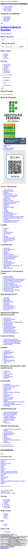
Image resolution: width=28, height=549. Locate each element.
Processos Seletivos (8, 149)
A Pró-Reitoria (7, 318)
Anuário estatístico (8, 324)
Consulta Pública (8, 264)
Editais (5, 146)
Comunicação (7, 65)
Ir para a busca (7, 9)
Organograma (7, 250)
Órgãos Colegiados (8, 268)
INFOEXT (6, 396)
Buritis (5, 229)
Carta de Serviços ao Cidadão (11, 195)
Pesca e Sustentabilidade (9, 307)
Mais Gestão (6, 298)
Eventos (5, 372)
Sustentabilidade (7, 320)
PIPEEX (6, 430)
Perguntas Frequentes (9, 191)
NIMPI (5, 208)
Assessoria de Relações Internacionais (12, 429)
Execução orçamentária (9, 283)
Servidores (6, 219)
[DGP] (2, 453)
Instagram (6, 517)
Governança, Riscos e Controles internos (13, 322)
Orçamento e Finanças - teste (10, 284)
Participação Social (8, 212)
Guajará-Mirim (7, 233)
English (5, 435)
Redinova (6, 400)
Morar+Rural (7, 303)
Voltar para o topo (5, 491)
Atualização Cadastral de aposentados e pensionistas (13, 481)
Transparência (7, 405)
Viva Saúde (6, 297)
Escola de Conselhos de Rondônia (12, 392)
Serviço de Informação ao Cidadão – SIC (13, 217)
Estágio (5, 391)
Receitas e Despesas (8, 215)
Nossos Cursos (7, 145)
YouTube (6, 515)
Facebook (6, 513)
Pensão (2, 467)
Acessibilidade (7, 16)
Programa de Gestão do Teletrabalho (12, 343)
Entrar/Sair (6, 20)
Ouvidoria (6, 67)
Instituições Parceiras (8, 434)
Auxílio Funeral (4, 476)
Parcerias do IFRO (8, 399)
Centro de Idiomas (8, 431)
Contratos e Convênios (9, 418)
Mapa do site (7, 19)
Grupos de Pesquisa (8, 376)
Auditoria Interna (8, 261)
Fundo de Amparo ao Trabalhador (12, 201)
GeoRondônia (7, 300)
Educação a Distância (9, 254)
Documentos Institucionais (10, 257)
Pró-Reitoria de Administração (11, 412)
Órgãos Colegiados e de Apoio (11, 256)
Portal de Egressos (8, 395)
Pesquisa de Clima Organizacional (12, 341)
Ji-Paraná (6, 236)
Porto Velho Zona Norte (9, 239)
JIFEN (5, 362)
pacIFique (6, 211)
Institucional (6, 204)
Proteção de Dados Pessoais (10, 222)
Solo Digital (6, 309)
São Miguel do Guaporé (9, 237)
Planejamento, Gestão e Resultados (12, 289)
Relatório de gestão (8, 323)
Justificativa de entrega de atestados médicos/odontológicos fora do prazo (9, 472)
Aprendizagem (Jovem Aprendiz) (11, 385)
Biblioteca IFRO (7, 353)
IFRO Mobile (7, 72)
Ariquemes (6, 228)
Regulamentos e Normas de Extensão (12, 404)
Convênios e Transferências (10, 196)
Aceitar (1, 548)
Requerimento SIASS (6, 463)
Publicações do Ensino (9, 357)
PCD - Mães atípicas (8, 308)
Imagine (5, 441)
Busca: (3, 46)
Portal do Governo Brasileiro (12, 4)
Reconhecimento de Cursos (10, 330)
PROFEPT (6, 377)
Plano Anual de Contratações (10, 414)
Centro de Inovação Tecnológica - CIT (13, 265)
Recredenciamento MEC (9, 331)
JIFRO (5, 358)
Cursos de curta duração (9, 386)
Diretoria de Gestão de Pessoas (11, 339)
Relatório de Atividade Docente (11, 332)
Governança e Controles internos (11, 287)
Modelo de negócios (8, 288)
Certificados (6, 375)
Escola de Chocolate (8, 305)
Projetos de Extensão (8, 397)
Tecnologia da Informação (10, 327)
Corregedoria (7, 197)
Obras (5, 421)
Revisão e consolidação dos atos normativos (14, 216)
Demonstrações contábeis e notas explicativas (14, 279)
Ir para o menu (7, 7)
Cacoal (5, 231)
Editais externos (7, 388)
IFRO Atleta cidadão (8, 301)
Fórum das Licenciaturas (9, 360)
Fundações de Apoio (8, 200)
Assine (5, 525)
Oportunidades (7, 438)
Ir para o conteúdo (8, 6)
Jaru (5, 235)
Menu (2, 88)
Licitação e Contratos (9, 291)
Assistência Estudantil (9, 352)
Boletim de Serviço (8, 193)
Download (3, 460)
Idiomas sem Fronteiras (9, 433)
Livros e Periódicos (8, 373)
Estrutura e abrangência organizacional (13, 285)
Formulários (6, 80)
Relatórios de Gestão (8, 277)
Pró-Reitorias (7, 253)
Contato (5, 68)
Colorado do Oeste (8, 232)
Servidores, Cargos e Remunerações (12, 281)
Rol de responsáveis (8, 276)
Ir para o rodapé (8, 10)
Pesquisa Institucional (9, 328)
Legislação (6, 205)
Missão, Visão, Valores (9, 249)
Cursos (5, 354)
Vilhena (5, 241)
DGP (5, 82)
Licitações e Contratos (9, 207)
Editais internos (7, 389)
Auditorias (6, 192)
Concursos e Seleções (9, 148)
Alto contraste (7, 18)
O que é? (6, 524)
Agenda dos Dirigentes (9, 262)
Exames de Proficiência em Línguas (12, 439)
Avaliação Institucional (9, 258)
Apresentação (7, 248)
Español (5, 437)
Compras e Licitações (9, 416)
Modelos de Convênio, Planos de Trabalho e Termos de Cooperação (14, 402)
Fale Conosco (7, 71)
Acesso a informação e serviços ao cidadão (14, 280)
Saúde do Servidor (8, 344)
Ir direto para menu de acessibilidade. (9, 1)
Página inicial (7, 77)
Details (2, 462)
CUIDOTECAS (7, 361)
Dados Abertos (7, 199)
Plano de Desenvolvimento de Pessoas (13, 340)
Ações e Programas (8, 189)
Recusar (6, 548)
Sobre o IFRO (7, 64)
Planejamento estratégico (9, 319)
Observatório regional (9, 326)
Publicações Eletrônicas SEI (10, 213)
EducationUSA (7, 442)
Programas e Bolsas (8, 356)
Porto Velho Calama (8, 240)
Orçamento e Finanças (9, 420)
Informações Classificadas (10, 203)
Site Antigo (6, 69)
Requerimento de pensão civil (8, 459)
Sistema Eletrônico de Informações (12, 220)
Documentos (7, 304)
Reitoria (5, 252)
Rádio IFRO (6, 266)
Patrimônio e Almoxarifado (10, 417)
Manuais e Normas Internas (10, 413)
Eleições (6, 260)
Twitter (5, 516)
